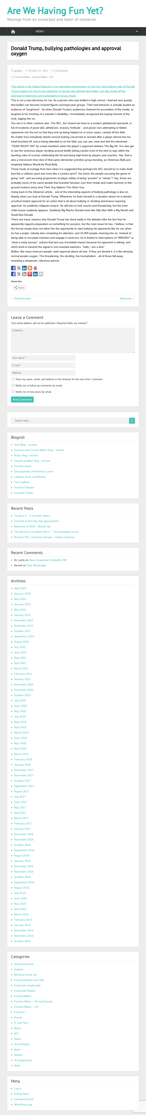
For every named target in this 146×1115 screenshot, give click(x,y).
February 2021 (23, 673)
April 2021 (20, 663)
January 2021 (22, 679)
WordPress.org (23, 1104)
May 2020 (20, 711)
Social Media (21, 1044)
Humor (18, 1017)
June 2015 (20, 898)
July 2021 (20, 647)
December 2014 (23, 930)
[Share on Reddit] (24, 274)
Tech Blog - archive (25, 444)
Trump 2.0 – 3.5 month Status (32, 515)
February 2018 (23, 759)
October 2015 (22, 876)
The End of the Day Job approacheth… (37, 521)
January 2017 (22, 828)
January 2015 (22, 925)
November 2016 (23, 839)
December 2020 (23, 684)
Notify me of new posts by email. (34, 391)
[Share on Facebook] (13, 274)
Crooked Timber (23, 492)
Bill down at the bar (25, 974)
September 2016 (24, 850)
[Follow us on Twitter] (19, 268)
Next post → (127, 298)
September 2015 (24, 882)
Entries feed (21, 1093)
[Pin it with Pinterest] (30, 274)
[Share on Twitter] (19, 274)
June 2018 (20, 737)
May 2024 (20, 598)
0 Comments (61, 70)
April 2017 (20, 812)
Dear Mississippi (36, 565)
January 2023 (22, 604)
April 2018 (20, 748)
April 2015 (20, 909)
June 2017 (20, 802)
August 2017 (21, 791)
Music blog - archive (26, 455)
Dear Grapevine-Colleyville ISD (48, 560)
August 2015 (21, 887)
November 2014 (23, 935)
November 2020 (23, 689)
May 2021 (20, 657)
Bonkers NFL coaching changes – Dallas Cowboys (44, 537)
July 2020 (20, 700)
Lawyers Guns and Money (30, 476)
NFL (16, 1033)
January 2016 (22, 860)
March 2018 (21, 753)
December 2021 (23, 620)
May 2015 (20, 903)
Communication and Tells (29, 980)
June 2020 (20, 705)
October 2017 (22, 780)
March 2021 (21, 668)
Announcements (24, 964)
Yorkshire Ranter (24, 487)
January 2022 (22, 614)
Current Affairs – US (26, 1006)
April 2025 (20, 588)
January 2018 (22, 764)
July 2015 (20, 892)
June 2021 (20, 652)
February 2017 (23, 823)
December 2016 (23, 834)
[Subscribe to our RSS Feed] (30, 268)
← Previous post (21, 298)
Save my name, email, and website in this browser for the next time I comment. (59, 379)
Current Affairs (22, 77)
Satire (17, 1038)
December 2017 (23, 770)
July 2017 (20, 796)
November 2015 (23, 871)
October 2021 (22, 631)
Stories (18, 1054)
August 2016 (21, 855)
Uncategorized (23, 1060)
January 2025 (22, 593)
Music (17, 1028)
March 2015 (21, 914)
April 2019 (20, 727)
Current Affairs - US (42, 77)
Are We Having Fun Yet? (55, 10)
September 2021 (24, 636)
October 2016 (22, 844)
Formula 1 (20, 1012)
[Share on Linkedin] (35, 274)
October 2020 (22, 695)
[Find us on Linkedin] (24, 268)
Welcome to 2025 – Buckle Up (32, 526)
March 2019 (21, 732)
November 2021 (23, 625)
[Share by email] (41, 274)
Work (17, 1065)
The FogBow (21, 482)
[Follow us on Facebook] (13, 268)
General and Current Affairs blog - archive (39, 450)
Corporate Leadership (27, 985)
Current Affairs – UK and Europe (33, 1001)
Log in (17, 1088)
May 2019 (20, 721)
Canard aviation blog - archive (32, 460)
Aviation (19, 969)
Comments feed (23, 1099)
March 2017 (21, 818)
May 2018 (20, 743)
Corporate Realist (24, 990)
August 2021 (21, 641)
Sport (17, 1049)
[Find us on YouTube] (35, 268)
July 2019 (20, 716)
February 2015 (23, 919)
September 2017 (24, 786)
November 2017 (23, 775)
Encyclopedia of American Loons (33, 471)
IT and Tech (21, 1022)
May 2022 (20, 609)
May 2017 (20, 807)
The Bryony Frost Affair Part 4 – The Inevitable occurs (46, 531)
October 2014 (22, 941)
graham (18, 70)
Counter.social (22, 466)
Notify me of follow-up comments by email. (39, 385)
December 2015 (23, 866)
